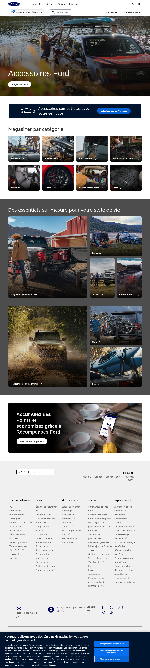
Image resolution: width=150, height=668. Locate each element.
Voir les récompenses (32, 441)
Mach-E (87, 476)
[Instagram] (103, 613)
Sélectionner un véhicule (114, 110)
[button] (47, 502)
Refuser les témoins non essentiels (111, 652)
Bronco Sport (113, 476)
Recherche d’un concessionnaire (123, 12)
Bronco (98, 476)
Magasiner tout (20, 84)
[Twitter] (111, 607)
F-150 (131, 480)
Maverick (128, 476)
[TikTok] (111, 613)
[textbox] (35, 472)
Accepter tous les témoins (112, 644)
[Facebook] (103, 607)
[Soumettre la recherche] (53, 12)
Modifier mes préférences (111, 659)
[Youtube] (120, 607)
